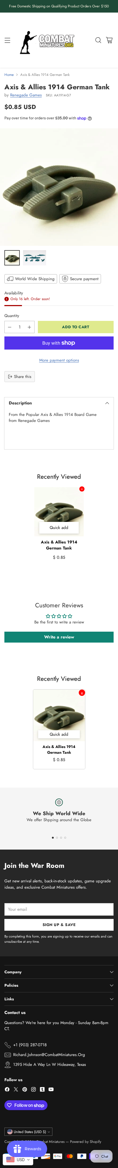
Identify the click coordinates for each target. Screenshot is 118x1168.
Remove (82, 489)
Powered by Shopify (85, 1141)
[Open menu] (7, 40)
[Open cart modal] (109, 40)
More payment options (59, 360)
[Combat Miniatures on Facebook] (7, 1090)
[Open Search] (98, 40)
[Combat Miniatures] (48, 40)
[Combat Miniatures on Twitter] (16, 1090)
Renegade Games (26, 95)
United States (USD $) (30, 1131)
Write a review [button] (59, 637)
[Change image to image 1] (12, 257)
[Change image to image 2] (34, 257)
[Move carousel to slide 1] (53, 838)
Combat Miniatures (50, 1141)
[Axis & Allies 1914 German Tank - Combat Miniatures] (59, 187)
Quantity (11, 316)
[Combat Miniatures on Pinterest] (24, 1090)
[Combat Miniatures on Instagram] (33, 1090)
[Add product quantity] (29, 327)
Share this (22, 377)
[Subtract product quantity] (10, 327)
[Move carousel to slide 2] (57, 838)
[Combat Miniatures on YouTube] (51, 1090)
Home (9, 74)
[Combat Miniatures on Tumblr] (42, 1090)
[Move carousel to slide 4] (65, 838)
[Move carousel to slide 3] (61, 838)
